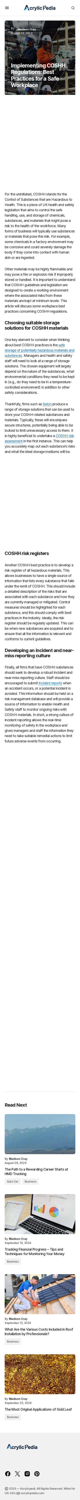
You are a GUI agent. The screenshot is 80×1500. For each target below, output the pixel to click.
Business (31, 1181)
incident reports (50, 683)
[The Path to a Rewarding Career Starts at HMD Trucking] (40, 1134)
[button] (7, 7)
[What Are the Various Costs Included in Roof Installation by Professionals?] (40, 1294)
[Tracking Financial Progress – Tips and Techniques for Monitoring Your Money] (40, 1214)
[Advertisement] (40, 145)
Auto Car (12, 1181)
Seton (47, 404)
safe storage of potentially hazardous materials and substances (39, 350)
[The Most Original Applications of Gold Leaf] (40, 1374)
